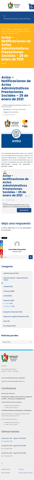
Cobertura (7, 291)
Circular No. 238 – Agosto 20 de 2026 (13, 453)
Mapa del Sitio (5, 469)
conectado (19, 228)
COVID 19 (6, 296)
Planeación (8, 306)
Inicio (2, 29)
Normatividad (5, 472)
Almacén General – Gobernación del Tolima (15, 279)
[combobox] (17, 342)
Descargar (24, 210)
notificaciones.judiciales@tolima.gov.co (13, 381)
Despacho (6, 300)
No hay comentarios (10, 115)
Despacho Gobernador (11, 312)
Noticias (21, 469)
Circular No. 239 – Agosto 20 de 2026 (13, 446)
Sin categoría (8, 326)
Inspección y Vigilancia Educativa (14, 316)
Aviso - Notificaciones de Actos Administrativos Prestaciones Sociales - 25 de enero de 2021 (16, 185)
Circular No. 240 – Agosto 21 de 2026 (13, 438)
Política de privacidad (25, 472)
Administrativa (8, 273)
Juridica (7, 303)
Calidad (6, 286)
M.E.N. (5, 321)
